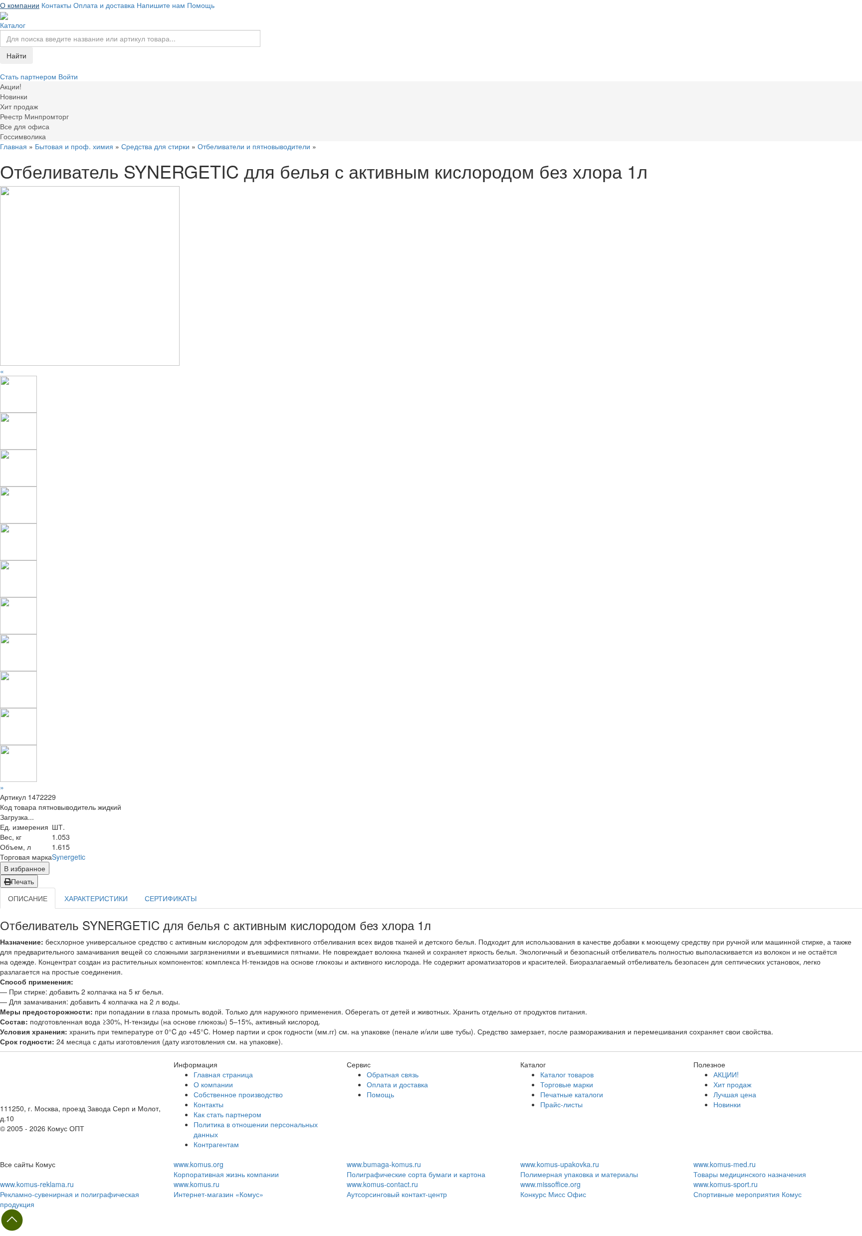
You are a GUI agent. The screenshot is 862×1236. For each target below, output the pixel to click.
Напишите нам (161, 5)
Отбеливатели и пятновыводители (254, 146)
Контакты (56, 5)
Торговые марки (566, 1084)
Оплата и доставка (104, 5)
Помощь (201, 5)
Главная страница (223, 1074)
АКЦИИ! (726, 1074)
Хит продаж (732, 1084)
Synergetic (68, 857)
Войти (68, 76)
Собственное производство (238, 1094)
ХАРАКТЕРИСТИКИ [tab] (96, 898)
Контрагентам (216, 1144)
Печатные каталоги (571, 1094)
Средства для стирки (155, 146)
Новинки (727, 1104)
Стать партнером (29, 76)
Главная (13, 146)
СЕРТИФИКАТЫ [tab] (171, 898)
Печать (22, 881)
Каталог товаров (567, 1074)
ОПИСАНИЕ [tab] (27, 898)
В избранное (24, 868)
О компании (19, 5)
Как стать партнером (227, 1114)
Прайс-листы (561, 1104)
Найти (16, 55)
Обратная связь (393, 1074)
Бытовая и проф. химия (74, 146)
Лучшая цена (734, 1094)
